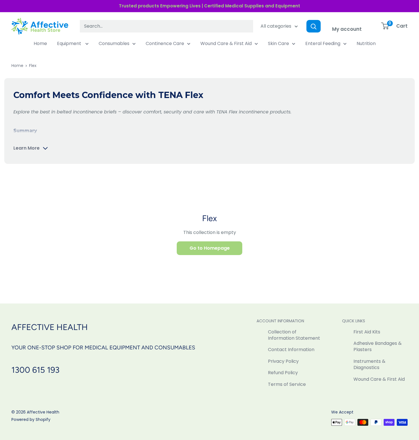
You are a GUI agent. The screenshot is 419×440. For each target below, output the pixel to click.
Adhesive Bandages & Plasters (377, 346)
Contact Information (291, 349)
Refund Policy (283, 372)
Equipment (69, 43)
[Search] (313, 26)
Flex (32, 65)
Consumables (114, 43)
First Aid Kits (366, 332)
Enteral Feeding (322, 43)
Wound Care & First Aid (226, 43)
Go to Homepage (210, 248)
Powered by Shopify (30, 419)
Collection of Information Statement (294, 335)
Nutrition (366, 43)
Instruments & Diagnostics (369, 364)
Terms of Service (287, 384)
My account (347, 29)
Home (40, 43)
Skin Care (278, 43)
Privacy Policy (283, 361)
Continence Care (165, 43)
